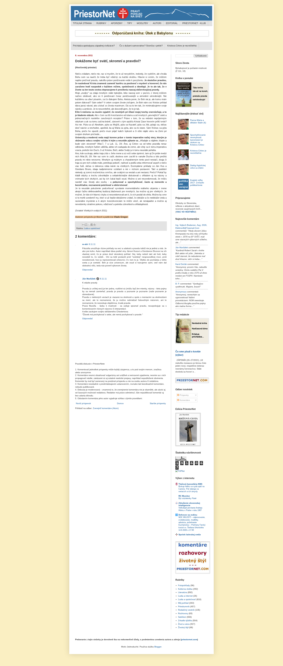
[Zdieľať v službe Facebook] (91, 224)
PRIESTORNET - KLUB (194, 23)
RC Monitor (184, 496)
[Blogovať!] (86, 224)
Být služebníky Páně (187, 498)
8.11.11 (92, 244)
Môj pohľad (183, 603)
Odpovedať (87, 270)
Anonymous (180, 291)
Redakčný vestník (186, 610)
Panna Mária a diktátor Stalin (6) (198, 121)
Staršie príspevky (158, 403)
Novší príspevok (83, 403)
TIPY (129, 23)
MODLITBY (142, 23)
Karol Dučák (181, 264)
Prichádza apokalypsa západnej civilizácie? (94, 45)
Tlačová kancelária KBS (190, 484)
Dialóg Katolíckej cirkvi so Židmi (198, 166)
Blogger (157, 647)
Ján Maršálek (89, 279)
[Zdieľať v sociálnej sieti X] (88, 224)
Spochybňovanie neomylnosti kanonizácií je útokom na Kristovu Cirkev (198, 140)
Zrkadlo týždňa (185, 620)
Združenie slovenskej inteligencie (189, 504)
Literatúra (182, 592)
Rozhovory (183, 613)
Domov (120, 403)
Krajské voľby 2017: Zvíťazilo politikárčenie (197, 182)
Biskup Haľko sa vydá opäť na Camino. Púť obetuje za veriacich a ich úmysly (191, 489)
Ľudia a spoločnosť (92, 228)
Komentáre (184, 400)
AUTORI (157, 23)
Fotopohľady (184, 585)
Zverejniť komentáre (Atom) (106, 408)
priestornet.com (189, 639)
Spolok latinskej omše (189, 534)
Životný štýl (183, 627)
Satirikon (182, 617)
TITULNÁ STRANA (82, 23)
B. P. (177, 284)
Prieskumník (184, 606)
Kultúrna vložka (185, 589)
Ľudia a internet (185, 596)
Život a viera (184, 624)
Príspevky (184, 395)
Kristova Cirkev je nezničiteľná (181, 45)
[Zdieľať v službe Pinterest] (94, 224)
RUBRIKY (101, 23)
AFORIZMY (116, 23)
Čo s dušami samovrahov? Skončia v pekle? (141, 45)
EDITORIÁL (172, 23)
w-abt (85, 244)
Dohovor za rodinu (187, 515)
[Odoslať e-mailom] (83, 224)
